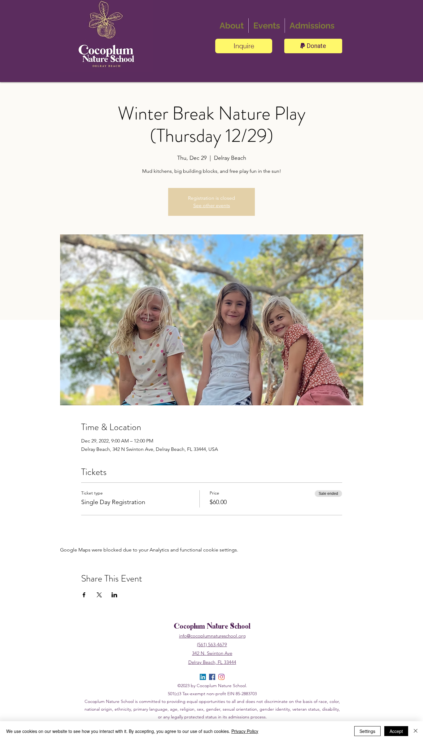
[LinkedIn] (203, 677)
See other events (211, 205)
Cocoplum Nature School (212, 627)
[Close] (415, 731)
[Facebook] (212, 677)
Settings (367, 731)
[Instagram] (221, 677)
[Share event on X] (99, 594)
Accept (396, 731)
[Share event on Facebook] (84, 594)
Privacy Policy (244, 731)
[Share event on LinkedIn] (114, 594)
